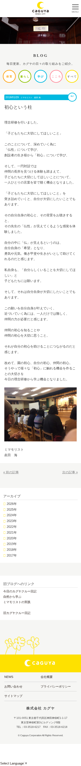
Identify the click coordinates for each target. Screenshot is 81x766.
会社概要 (47, 677)
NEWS (8, 677)
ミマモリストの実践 (16, 602)
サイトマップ (13, 696)
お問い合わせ (13, 686)
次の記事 (68, 472)
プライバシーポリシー (56, 686)
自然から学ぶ (12, 596)
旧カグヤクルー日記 (16, 613)
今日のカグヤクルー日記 (20, 591)
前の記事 (12, 472)
